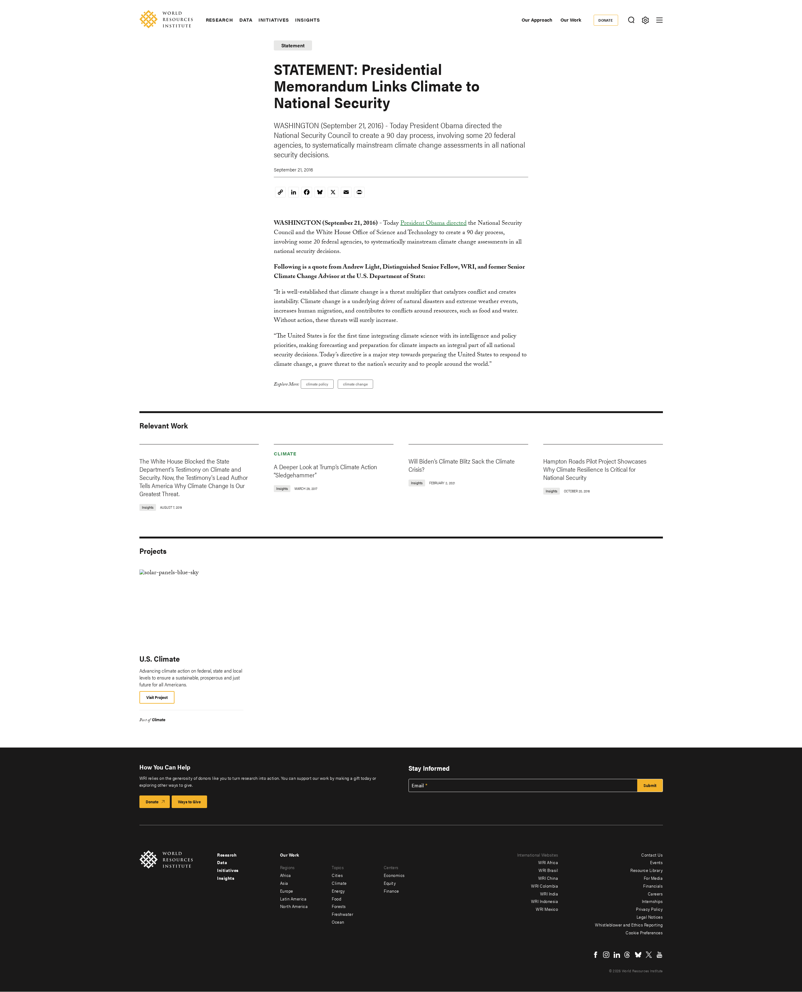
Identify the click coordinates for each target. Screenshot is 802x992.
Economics (394, 875)
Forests (339, 906)
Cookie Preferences (644, 932)
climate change (355, 384)
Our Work (570, 19)
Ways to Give (189, 802)
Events (656, 862)
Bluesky (638, 955)
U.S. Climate (159, 658)
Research (219, 20)
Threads (627, 955)
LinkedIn (617, 955)
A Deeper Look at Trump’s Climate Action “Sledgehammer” (325, 470)
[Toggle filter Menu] (645, 20)
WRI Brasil (548, 870)
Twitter (649, 955)
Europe (286, 891)
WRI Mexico (547, 909)
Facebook (595, 955)
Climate (285, 453)
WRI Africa (548, 862)
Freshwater (342, 914)
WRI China (548, 878)
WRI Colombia (544, 886)
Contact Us (652, 855)
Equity (390, 883)
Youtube (659, 955)
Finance (391, 891)
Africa (285, 875)
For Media (653, 878)
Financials (653, 886)
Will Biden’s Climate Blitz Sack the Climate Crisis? (462, 465)
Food (336, 898)
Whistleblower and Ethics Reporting (629, 924)
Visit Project (157, 697)
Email (418, 785)
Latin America (293, 898)
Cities (337, 875)
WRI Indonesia (544, 901)
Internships (652, 901)
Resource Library (646, 870)
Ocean (338, 922)
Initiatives (273, 20)
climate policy (317, 384)
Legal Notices (650, 917)
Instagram (606, 955)
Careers (655, 893)
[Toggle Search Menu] (631, 20)
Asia (284, 883)
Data (246, 20)
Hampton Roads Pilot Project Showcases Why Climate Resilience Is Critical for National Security (594, 469)
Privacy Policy (649, 909)
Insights (307, 20)
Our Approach (537, 19)
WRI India (549, 893)
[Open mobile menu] (659, 20)
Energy (338, 891)
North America (294, 906)
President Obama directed (433, 223)
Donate (605, 20)
